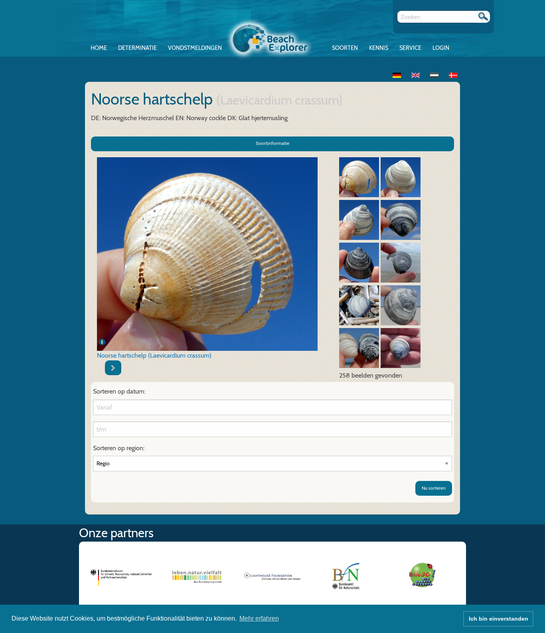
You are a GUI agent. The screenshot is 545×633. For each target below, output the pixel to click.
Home (99, 47)
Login (440, 47)
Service (410, 47)
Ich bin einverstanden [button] (498, 618)
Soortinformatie (272, 143)
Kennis (378, 47)
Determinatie (137, 47)
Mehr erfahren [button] (259, 618)
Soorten (345, 47)
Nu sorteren (434, 488)
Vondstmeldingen (195, 47)
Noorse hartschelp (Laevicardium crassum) (154, 355)
